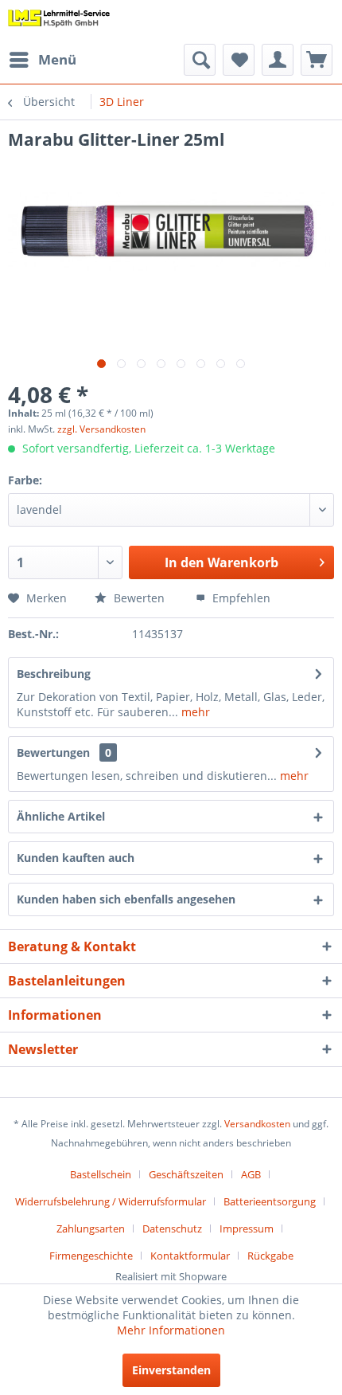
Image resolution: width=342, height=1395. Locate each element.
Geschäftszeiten (186, 1174)
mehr (194, 711)
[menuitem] (42, 60)
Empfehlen (239, 597)
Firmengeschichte (91, 1255)
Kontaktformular (190, 1255)
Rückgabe (270, 1255)
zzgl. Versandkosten (101, 429)
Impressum (247, 1228)
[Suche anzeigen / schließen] (200, 60)
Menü (57, 59)
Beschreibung (54, 673)
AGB (251, 1174)
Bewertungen (53, 752)
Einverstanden (171, 1369)
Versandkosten (257, 1123)
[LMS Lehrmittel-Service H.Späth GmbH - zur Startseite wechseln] (59, 22)
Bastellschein (100, 1174)
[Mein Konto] (277, 60)
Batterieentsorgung (269, 1201)
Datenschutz (172, 1228)
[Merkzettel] (239, 60)
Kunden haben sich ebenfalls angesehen (126, 899)
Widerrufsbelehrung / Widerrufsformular (110, 1201)
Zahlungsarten (90, 1228)
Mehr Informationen (171, 1330)
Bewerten (138, 597)
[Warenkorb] (316, 60)
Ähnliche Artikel (61, 816)
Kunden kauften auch (75, 857)
